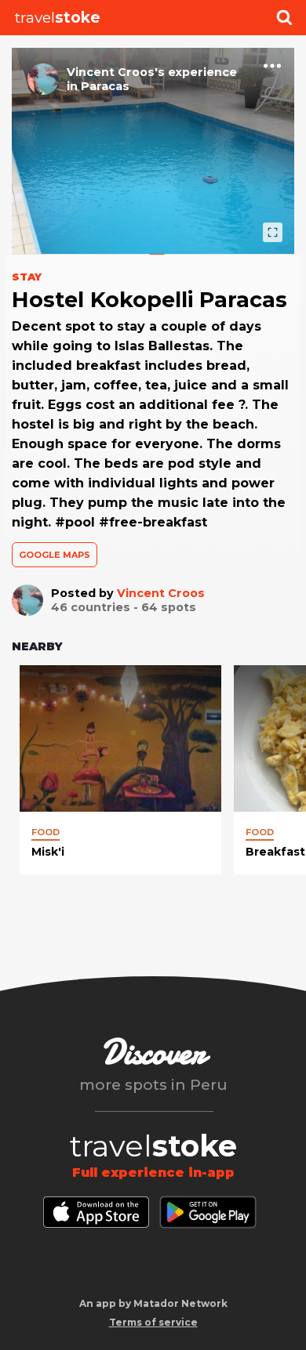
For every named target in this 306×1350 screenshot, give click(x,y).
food (45, 832)
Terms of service (153, 1322)
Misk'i (47, 852)
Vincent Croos (161, 593)
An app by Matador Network (153, 1303)
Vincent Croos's (116, 72)
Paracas (105, 86)
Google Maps (54, 554)
